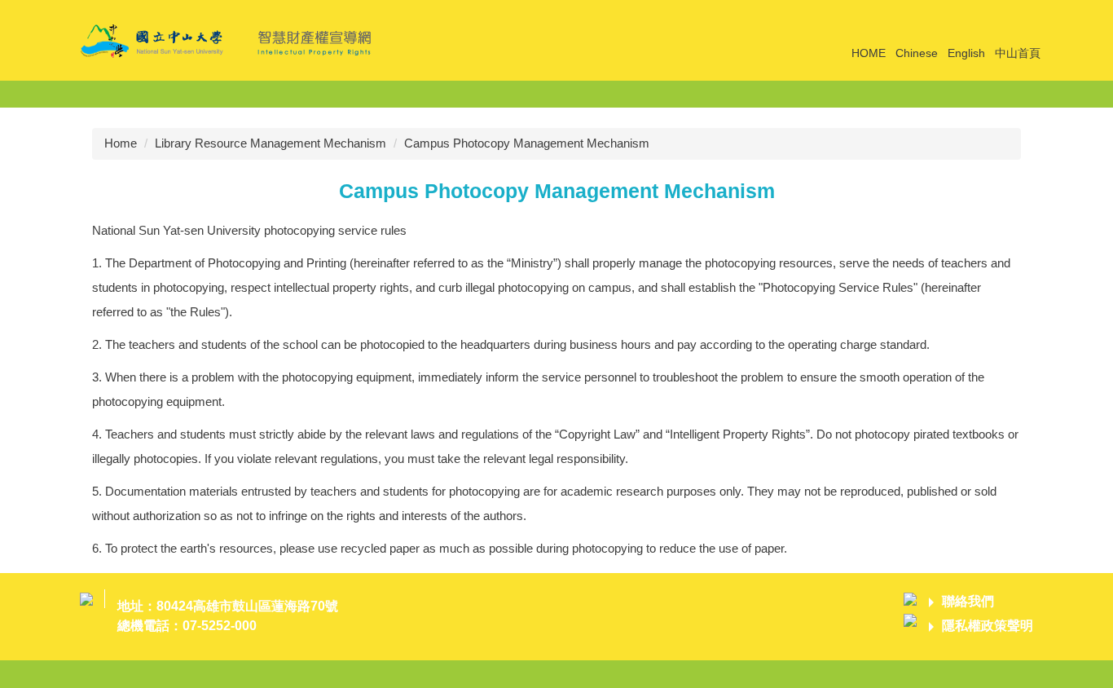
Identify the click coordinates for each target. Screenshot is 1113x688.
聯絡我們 (968, 601)
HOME (868, 53)
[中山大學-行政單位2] (231, 39)
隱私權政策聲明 (987, 626)
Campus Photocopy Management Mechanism (526, 143)
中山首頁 (1017, 53)
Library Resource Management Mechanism (270, 143)
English (966, 53)
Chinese (916, 53)
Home (120, 143)
